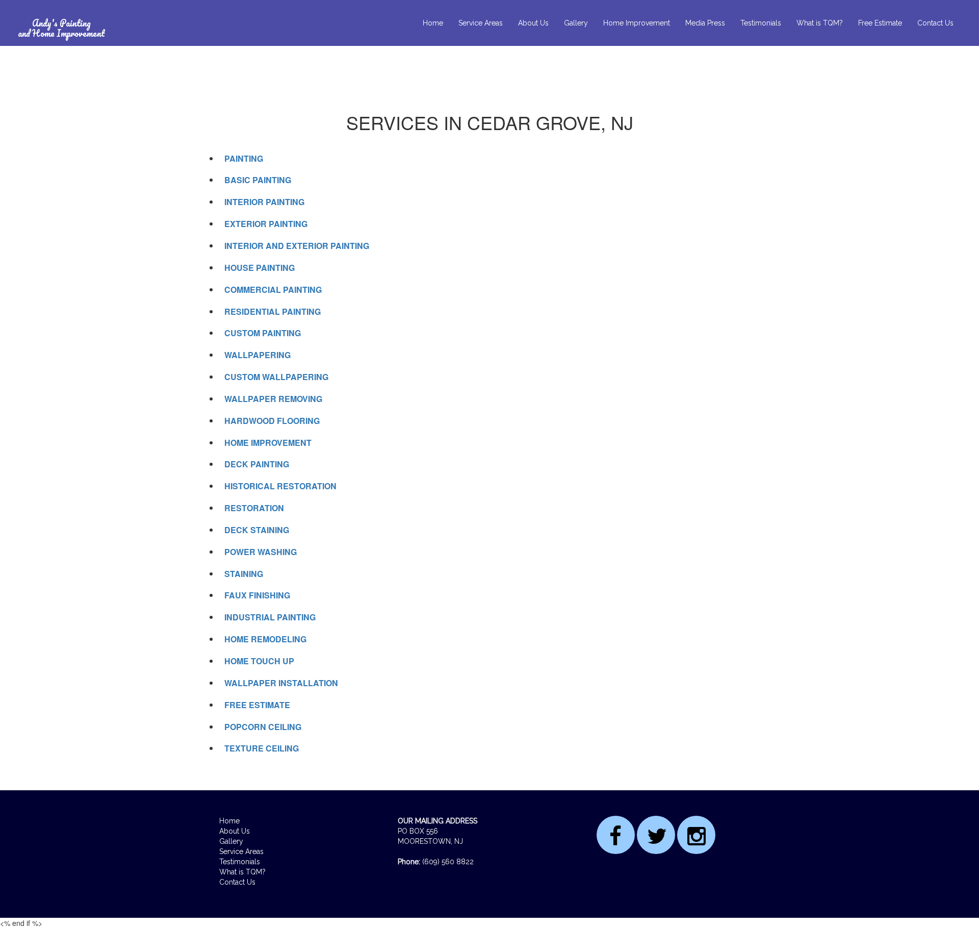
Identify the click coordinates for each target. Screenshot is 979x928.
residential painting (272, 311)
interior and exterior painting (296, 246)
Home (433, 23)
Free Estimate (880, 23)
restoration (254, 508)
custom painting (262, 333)
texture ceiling (261, 748)
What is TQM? (819, 23)
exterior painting (265, 224)
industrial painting (270, 617)
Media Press (705, 23)
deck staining (256, 530)
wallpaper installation (281, 683)
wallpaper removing (273, 399)
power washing (260, 552)
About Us (533, 23)
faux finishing (257, 595)
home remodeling (265, 639)
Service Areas (480, 23)
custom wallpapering (276, 377)
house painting (259, 267)
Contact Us (935, 23)
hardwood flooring (272, 421)
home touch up (259, 661)
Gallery (576, 23)
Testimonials (760, 23)
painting (243, 158)
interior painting (264, 202)
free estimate (257, 705)
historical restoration (280, 486)
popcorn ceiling (262, 727)
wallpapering (257, 355)
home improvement (268, 442)
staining (243, 574)
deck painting (256, 464)
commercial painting (273, 289)
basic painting (257, 180)
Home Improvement (636, 23)
